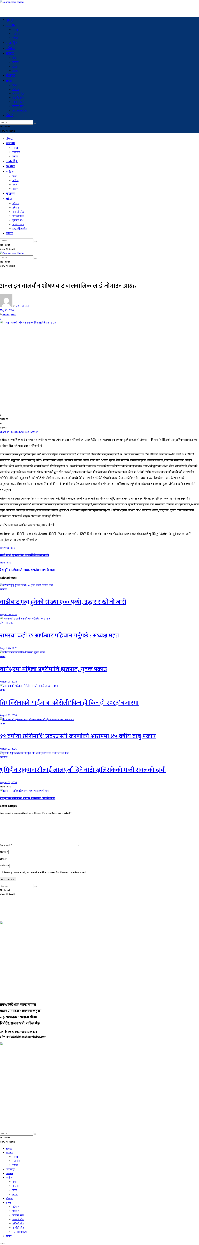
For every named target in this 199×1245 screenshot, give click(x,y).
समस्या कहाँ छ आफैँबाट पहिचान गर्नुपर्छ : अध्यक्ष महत (59, 635)
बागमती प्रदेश (18, 94)
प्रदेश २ (15, 89)
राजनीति (16, 34)
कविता (15, 62)
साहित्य (10, 53)
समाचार (10, 25)
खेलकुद (10, 75)
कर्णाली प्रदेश (18, 106)
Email (3, 859)
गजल (14, 66)
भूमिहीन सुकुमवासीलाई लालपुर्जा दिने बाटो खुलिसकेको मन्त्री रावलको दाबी (83, 770)
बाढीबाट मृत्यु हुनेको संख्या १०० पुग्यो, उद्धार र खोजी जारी (63, 602)
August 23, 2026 (8, 715)
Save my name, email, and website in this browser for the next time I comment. (45, 872)
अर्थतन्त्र (10, 48)
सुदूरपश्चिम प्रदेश (19, 110)
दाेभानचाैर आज (6, 623)
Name (4, 852)
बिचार (9, 115)
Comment (6, 845)
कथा (14, 58)
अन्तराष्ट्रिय (12, 43)
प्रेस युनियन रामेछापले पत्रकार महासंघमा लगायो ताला (27, 798)
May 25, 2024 (7, 310)
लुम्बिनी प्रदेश (18, 102)
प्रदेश (9, 80)
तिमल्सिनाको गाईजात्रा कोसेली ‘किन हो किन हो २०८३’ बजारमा (69, 703)
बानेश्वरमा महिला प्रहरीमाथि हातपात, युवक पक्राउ (53, 669)
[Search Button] (35, 123)
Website (4, 866)
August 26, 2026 (8, 615)
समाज (15, 38)
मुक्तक (15, 71)
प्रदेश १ (15, 85)
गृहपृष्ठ (9, 19)
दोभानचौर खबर (23, 306)
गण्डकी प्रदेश (18, 98)
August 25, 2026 (8, 682)
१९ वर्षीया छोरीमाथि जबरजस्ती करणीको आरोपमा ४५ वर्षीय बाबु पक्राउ (78, 736)
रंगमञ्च (15, 30)
